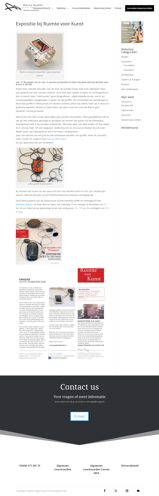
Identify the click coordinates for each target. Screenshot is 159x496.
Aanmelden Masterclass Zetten (139, 8)
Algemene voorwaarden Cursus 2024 (96, 469)
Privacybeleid (130, 465)
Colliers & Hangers (131, 79)
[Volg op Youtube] (138, 491)
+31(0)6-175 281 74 (29, 465)
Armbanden (127, 74)
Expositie (126, 115)
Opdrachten (127, 110)
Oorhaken (129, 69)
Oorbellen (126, 61)
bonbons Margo (24, 204)
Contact (118, 8)
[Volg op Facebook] (105, 491)
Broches (125, 84)
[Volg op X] (116, 491)
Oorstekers (129, 65)
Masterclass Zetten (102, 8)
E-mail (79, 416)
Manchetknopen (129, 89)
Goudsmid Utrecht (41, 8)
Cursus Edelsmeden (81, 8)
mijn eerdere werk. (56, 138)
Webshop (61, 8)
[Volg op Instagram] (127, 491)
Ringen (125, 56)
